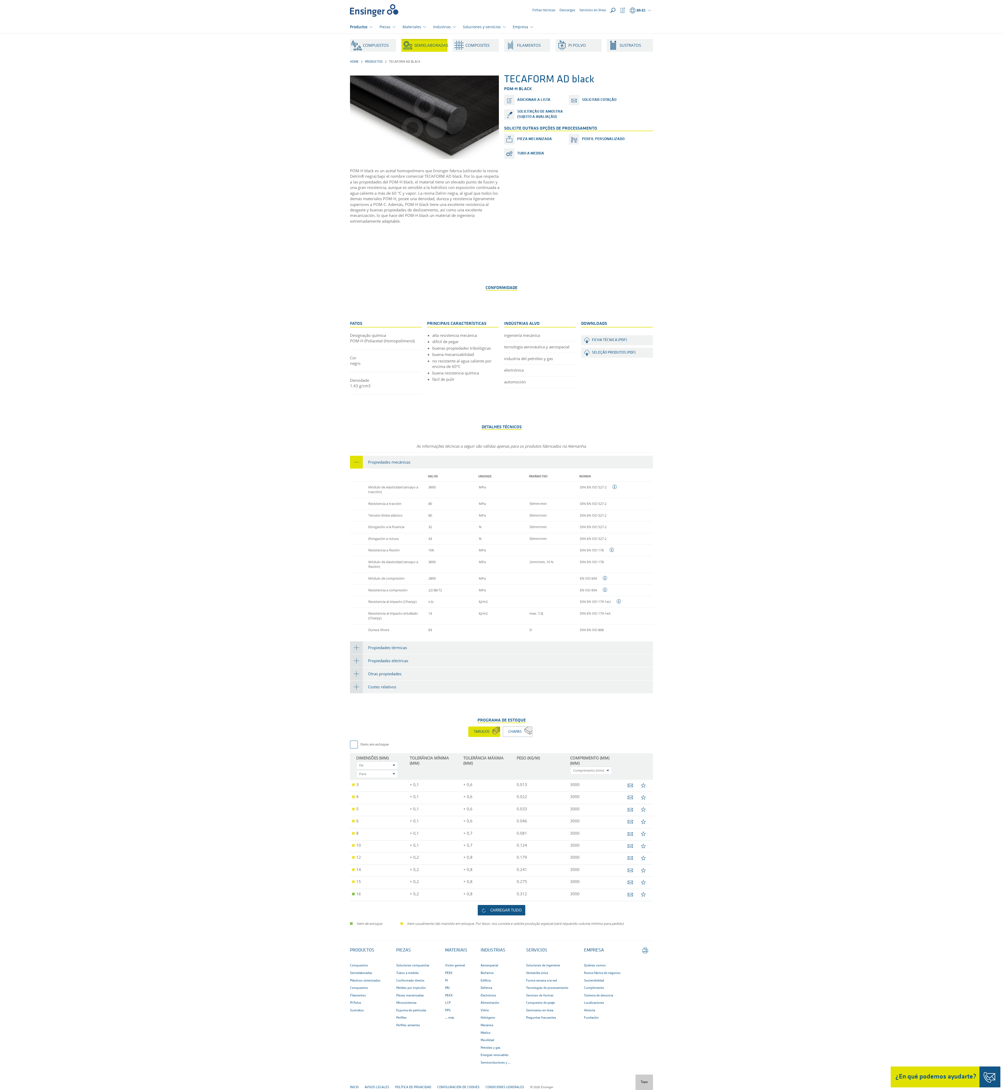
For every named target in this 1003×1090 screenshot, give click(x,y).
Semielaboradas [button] (431, 45)
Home (354, 62)
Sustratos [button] (630, 45)
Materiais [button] (456, 950)
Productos (374, 62)
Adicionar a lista (533, 100)
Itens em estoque (374, 745)
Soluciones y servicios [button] (482, 26)
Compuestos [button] (376, 45)
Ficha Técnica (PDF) (609, 340)
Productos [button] (359, 26)
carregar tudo (506, 910)
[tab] (501, 462)
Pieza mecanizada (534, 139)
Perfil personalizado (603, 139)
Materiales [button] (412, 26)
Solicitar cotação (599, 100)
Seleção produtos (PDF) (614, 353)
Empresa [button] (520, 26)
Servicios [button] (536, 950)
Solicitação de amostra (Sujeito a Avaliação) (540, 114)
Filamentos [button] (529, 45)
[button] (501, 462)
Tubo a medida (530, 153)
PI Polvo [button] (577, 45)
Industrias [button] (442, 26)
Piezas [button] (385, 26)
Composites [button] (477, 45)
